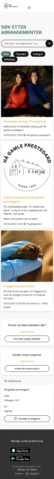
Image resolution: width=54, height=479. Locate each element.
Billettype (9, 59)
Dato (6, 54)
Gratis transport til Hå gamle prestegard (23, 199)
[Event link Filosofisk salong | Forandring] (27, 91)
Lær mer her (27, 331)
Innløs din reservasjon (27, 368)
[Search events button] (49, 43)
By (5, 406)
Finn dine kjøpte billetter (27, 338)
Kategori (38, 54)
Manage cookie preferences (27, 441)
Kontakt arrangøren (29, 418)
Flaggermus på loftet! (18, 286)
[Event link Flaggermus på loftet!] (27, 256)
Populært (21, 54)
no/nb (48, 5)
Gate (6, 395)
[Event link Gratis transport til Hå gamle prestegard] (27, 167)
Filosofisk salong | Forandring (24, 121)
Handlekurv (28, 6)
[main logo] (10, 6)
